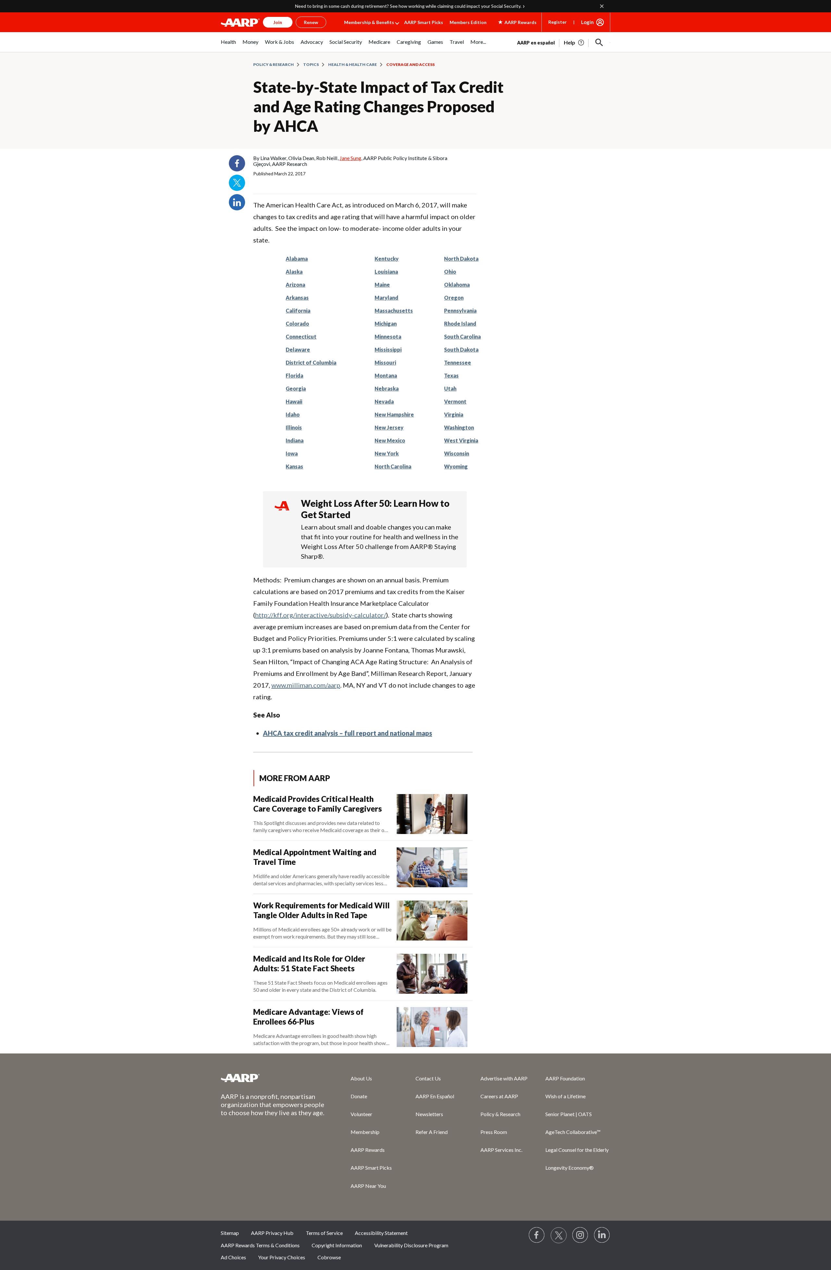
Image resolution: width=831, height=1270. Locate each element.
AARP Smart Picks (423, 22)
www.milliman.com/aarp (305, 685)
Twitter (237, 183)
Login (587, 22)
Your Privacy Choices (281, 1257)
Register (557, 22)
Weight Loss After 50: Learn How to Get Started (375, 509)
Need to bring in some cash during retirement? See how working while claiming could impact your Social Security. (408, 6)
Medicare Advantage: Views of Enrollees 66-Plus (308, 1016)
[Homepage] (240, 22)
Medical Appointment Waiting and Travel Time (314, 856)
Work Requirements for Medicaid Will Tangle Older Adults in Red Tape (321, 910)
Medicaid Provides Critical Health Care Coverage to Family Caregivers (317, 803)
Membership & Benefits (369, 22)
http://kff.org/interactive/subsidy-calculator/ (320, 615)
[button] (599, 42)
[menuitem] (228, 45)
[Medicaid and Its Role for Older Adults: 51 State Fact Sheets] (432, 974)
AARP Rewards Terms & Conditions (260, 1245)
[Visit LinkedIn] (602, 1235)
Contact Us (428, 1078)
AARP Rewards (368, 1150)
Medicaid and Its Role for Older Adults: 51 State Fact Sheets (309, 963)
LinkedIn (237, 202)
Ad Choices (233, 1257)
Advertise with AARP (503, 1078)
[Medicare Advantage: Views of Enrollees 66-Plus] (432, 1027)
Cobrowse (329, 1257)
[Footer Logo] (273, 1078)
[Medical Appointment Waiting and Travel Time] (432, 867)
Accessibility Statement (381, 1233)
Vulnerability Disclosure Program (411, 1245)
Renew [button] (311, 22)
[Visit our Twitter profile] (559, 1235)
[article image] (574, 42)
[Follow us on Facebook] (537, 1235)
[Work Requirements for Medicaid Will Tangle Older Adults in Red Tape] (432, 920)
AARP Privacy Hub (272, 1233)
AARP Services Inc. (501, 1150)
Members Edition (468, 22)
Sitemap (230, 1233)
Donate (359, 1096)
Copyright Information (337, 1245)
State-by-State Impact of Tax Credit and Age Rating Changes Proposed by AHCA (378, 106)
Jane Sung (350, 158)
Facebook (237, 163)
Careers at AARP (499, 1096)
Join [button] (277, 22)
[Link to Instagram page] (580, 1235)
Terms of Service (324, 1233)
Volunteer (361, 1114)
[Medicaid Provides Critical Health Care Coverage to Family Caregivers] (432, 814)
